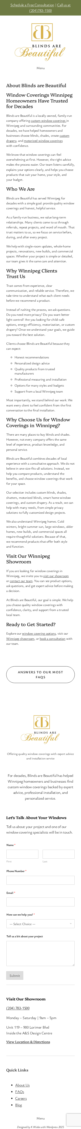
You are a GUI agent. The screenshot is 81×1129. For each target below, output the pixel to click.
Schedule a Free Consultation (32, 4)
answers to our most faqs (40, 674)
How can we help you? (20, 914)
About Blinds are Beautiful (36, 85)
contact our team (21, 580)
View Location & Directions (28, 1041)
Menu (41, 68)
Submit (15, 975)
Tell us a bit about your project (24, 936)
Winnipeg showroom (20, 638)
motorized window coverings (43, 140)
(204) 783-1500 (17, 1007)
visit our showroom (56, 576)
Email (10, 892)
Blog (18, 1104)
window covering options (39, 633)
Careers (21, 1098)
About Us (22, 1084)
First (9, 861)
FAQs (19, 1091)
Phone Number (16, 871)
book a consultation (52, 638)
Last (45, 861)
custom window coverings (48, 120)
